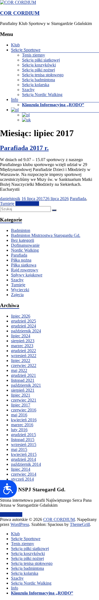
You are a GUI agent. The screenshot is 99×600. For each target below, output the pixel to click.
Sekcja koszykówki (39, 65)
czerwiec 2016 (23, 410)
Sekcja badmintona (38, 79)
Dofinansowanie (25, 245)
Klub (15, 45)
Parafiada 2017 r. (24, 148)
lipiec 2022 (20, 360)
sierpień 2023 (22, 340)
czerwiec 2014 (23, 474)
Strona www (11, 514)
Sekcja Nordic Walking (42, 94)
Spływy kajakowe (26, 275)
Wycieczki (20, 289)
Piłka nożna (21, 260)
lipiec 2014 (20, 469)
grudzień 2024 (23, 326)
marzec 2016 (22, 424)
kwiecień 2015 (24, 454)
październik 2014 (26, 464)
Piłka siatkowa (23, 265)
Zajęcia (17, 294)
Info (14, 99)
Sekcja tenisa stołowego (43, 74)
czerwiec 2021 (23, 400)
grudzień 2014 (23, 459)
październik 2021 (26, 385)
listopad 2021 (22, 380)
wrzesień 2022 (23, 355)
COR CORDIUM (20, 13)
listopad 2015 (22, 439)
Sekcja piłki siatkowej (41, 60)
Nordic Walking (25, 250)
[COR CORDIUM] (18, 2)
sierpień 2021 (22, 390)
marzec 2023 (22, 345)
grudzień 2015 (23, 434)
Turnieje (7, 203)
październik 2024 (26, 331)
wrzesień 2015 (23, 444)
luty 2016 (19, 429)
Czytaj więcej (27, 203)
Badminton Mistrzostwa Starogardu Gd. (45, 235)
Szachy (28, 89)
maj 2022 (19, 370)
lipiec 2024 (20, 335)
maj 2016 (19, 415)
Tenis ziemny (33, 55)
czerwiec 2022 (23, 365)
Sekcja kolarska (35, 84)
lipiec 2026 (20, 316)
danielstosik (10, 198)
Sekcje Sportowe (25, 49)
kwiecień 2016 (24, 419)
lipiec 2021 (20, 395)
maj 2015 (19, 449)
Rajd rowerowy (24, 270)
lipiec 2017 (20, 405)
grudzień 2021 (23, 375)
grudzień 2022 (23, 350)
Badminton (20, 230)
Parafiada (78, 198)
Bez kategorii (22, 240)
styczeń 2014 (22, 479)
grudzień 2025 (23, 321)
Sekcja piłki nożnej (38, 70)
